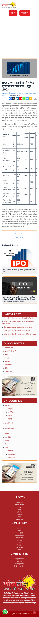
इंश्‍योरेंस (10, 412)
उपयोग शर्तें (19, 561)
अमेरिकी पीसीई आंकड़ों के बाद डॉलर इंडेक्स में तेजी (18, 318)
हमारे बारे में (19, 528)
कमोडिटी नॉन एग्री (10, 351)
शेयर (6, 355)
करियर (19, 550)
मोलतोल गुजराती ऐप (19, 535)
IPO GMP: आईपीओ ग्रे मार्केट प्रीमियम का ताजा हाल (19, 270)
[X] (13, 98)
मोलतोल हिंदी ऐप (20, 533)
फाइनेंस (10, 409)
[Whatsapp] (24, 98)
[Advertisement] (19, 30)
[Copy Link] (30, 98)
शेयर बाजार (11, 458)
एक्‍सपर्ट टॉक (8, 371)
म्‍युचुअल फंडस (12, 454)
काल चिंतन (8, 365)
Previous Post (19, 234)
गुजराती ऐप (24, 13)
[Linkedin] (17, 98)
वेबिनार (7, 368)
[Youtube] (20, 98)
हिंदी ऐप (13, 13)
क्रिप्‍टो (10, 415)
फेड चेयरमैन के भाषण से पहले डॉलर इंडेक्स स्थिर (18, 327)
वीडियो (7, 441)
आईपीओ (10, 451)
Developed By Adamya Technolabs (19, 570)
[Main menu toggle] (35, 5)
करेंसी (7, 358)
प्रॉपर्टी (10, 419)
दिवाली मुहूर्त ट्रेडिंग (19, 563)
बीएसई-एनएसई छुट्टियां (19, 566)
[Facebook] (10, 98)
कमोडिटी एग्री (9, 348)
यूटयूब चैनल (19, 547)
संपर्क (19, 542)
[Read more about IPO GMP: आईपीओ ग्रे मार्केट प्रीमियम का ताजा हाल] (19, 258)
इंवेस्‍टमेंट (7, 361)
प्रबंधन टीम (19, 538)
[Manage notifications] (34, 612)
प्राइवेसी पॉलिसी (20, 559)
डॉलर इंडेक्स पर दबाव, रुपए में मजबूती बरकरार (17, 331)
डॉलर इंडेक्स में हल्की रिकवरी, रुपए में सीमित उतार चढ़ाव (20, 334)
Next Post (19, 238)
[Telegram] (27, 98)
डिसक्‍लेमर (19, 545)
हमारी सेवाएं (19, 540)
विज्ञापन (19, 530)
